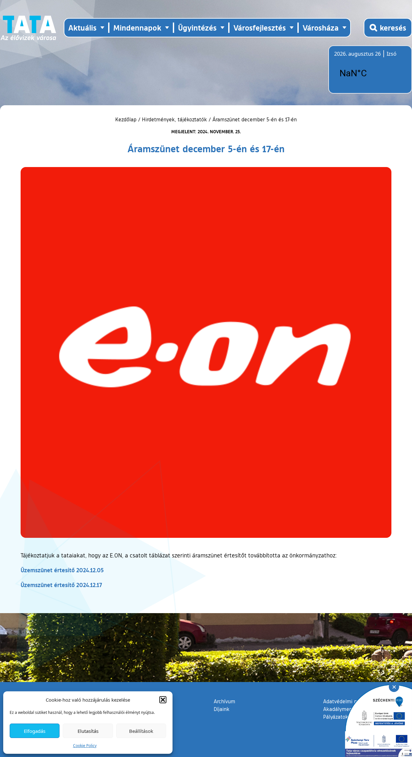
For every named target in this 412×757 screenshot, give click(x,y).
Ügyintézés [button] (197, 28)
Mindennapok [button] (137, 28)
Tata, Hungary (370, 73)
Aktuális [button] (82, 28)
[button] (163, 699)
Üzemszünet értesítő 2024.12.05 (62, 570)
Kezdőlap (126, 119)
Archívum (224, 701)
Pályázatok (335, 717)
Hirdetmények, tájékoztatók (174, 119)
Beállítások (141, 731)
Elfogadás (34, 731)
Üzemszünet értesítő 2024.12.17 (61, 585)
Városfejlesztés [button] (259, 28)
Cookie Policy (85, 745)
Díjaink (221, 709)
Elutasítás (88, 731)
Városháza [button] (321, 28)
